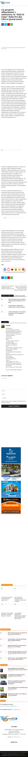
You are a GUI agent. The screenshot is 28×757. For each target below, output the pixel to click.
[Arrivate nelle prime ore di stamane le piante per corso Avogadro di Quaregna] (4, 313)
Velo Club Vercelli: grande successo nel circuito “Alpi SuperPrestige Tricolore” (17, 652)
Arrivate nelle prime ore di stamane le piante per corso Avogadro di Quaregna (17, 313)
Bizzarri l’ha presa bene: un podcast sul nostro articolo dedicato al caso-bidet (17, 301)
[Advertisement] (14, 59)
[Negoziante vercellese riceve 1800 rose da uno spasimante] (3, 695)
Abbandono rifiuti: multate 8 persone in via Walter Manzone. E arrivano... (7, 614)
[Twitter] (5, 24)
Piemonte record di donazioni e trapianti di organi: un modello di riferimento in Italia (7, 287)
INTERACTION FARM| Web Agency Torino (19, 755)
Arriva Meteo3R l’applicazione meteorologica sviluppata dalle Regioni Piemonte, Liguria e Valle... (20, 615)
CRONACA (7, 6)
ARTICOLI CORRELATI (7, 295)
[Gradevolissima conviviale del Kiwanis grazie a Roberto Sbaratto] (4, 307)
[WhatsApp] (11, 24)
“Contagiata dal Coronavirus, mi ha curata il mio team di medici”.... (16, 675)
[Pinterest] (8, 24)
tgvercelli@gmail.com (16, 709)
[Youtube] (17, 746)
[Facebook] (2, 24)
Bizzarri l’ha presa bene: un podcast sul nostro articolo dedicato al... (17, 633)
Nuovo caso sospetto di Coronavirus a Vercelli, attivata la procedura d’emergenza (17, 682)
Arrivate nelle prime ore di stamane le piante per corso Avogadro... (17, 646)
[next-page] (4, 318)
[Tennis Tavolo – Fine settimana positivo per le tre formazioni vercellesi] (3, 659)
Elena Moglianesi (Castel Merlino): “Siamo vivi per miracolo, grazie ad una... (18, 669)
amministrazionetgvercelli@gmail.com (8, 706)
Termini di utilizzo (22, 754)
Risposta (7, 371)
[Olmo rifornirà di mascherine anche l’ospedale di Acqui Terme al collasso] (21, 592)
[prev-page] (2, 318)
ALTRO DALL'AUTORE (19, 295)
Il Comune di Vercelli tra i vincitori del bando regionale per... (7, 599)
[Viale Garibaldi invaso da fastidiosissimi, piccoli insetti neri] (2, 689)
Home (2, 6)
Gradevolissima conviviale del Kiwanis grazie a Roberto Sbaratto (17, 639)
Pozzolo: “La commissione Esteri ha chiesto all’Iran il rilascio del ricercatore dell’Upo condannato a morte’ (20, 288)
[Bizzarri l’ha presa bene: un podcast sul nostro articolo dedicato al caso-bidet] (4, 300)
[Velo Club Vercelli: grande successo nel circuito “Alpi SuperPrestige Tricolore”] (3, 653)
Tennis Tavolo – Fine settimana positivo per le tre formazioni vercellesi (17, 658)
